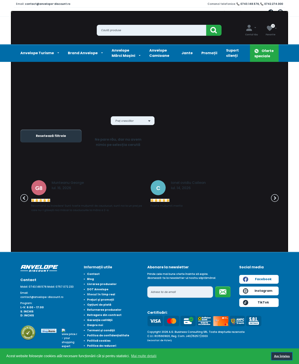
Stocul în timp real (101, 294)
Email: (24, 293)
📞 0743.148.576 (247, 4)
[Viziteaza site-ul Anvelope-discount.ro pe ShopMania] (49, 330)
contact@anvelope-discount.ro (47, 4)
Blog (90, 279)
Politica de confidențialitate (108, 335)
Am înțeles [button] (282, 356)
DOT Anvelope (97, 289)
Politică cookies (99, 340)
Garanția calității (100, 320)
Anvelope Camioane (159, 53)
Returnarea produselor (104, 310)
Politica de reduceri (101, 346)
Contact (93, 274)
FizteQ (168, 340)
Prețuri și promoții (100, 299)
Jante (187, 53)
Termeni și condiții (101, 330)
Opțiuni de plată (99, 305)
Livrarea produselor (102, 284)
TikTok (263, 302)
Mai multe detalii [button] (144, 356)
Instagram (263, 291)
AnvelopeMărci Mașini (124, 53)
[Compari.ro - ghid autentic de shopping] (28, 332)
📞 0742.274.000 (271, 4)
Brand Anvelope (83, 53)
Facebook (263, 279)
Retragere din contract (104, 315)
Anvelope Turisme (37, 53)
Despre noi (95, 325)
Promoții (209, 53)
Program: (26, 303)
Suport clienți (232, 53)
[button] (24, 198)
